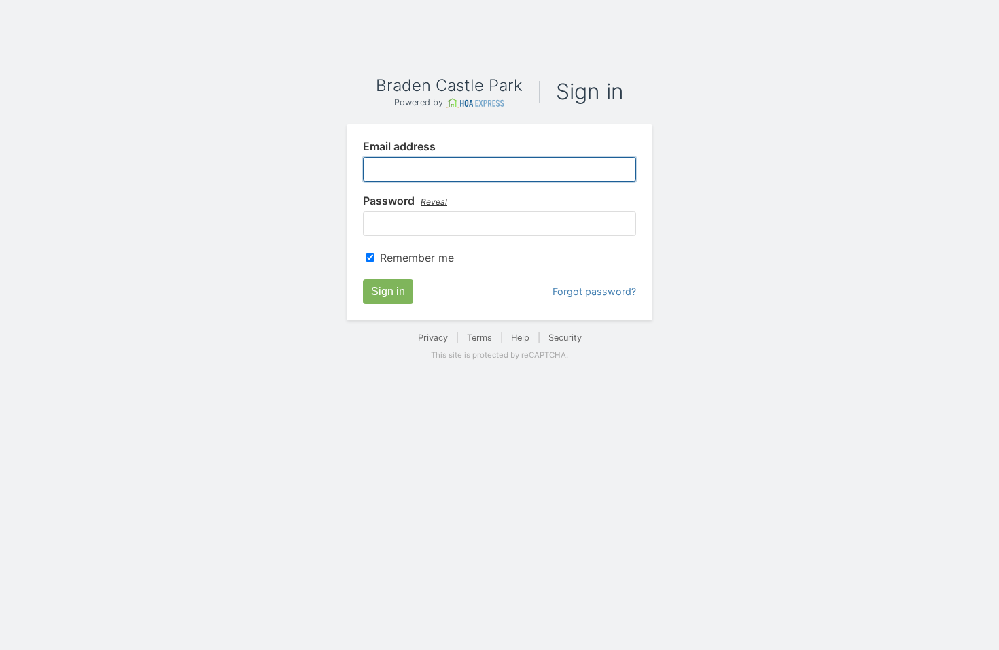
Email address (399, 147)
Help (520, 337)
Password (405, 201)
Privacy (433, 337)
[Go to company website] (475, 103)
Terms (479, 337)
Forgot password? (594, 291)
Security (565, 337)
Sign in (388, 291)
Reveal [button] (434, 201)
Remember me (417, 257)
